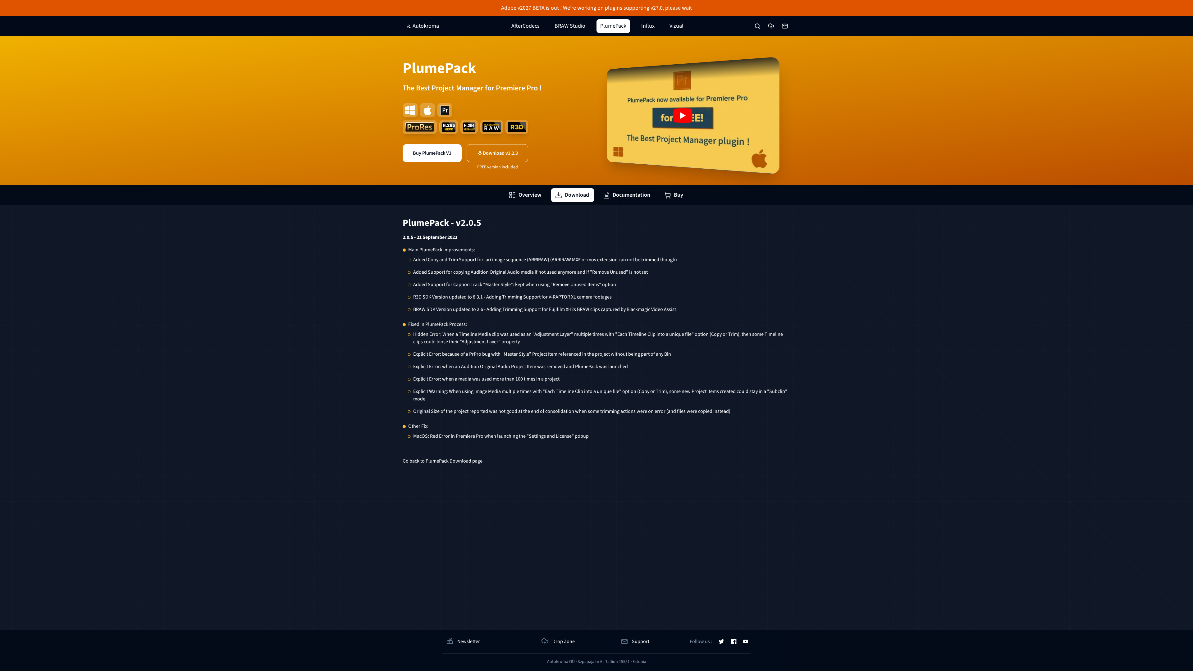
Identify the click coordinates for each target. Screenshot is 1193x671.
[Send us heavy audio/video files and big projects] (771, 26)
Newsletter (468, 641)
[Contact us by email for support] (784, 26)
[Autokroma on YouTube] (746, 641)
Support (640, 641)
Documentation (631, 195)
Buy (678, 195)
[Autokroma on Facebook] (733, 641)
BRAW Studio (570, 26)
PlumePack (613, 26)
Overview (530, 195)
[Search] (757, 26)
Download (577, 195)
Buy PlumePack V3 (432, 153)
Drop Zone (563, 641)
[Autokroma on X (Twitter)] (721, 641)
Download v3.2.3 (500, 153)
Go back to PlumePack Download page (442, 461)
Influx (648, 26)
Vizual (676, 26)
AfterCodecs (525, 26)
